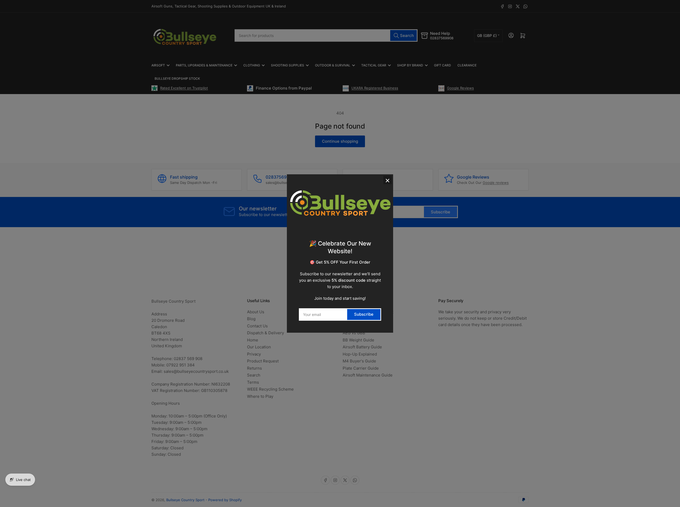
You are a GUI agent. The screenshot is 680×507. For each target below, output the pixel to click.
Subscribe (363, 314)
